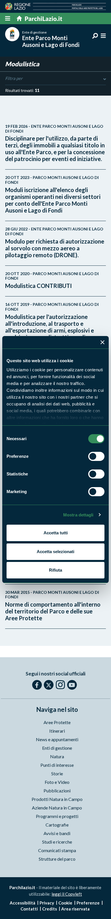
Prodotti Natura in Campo (57, 799)
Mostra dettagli (78, 514)
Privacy (47, 902)
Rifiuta (55, 570)
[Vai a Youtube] (72, 685)
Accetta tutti (56, 532)
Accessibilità (22, 902)
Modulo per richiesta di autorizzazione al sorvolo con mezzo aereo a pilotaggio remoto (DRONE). (54, 242)
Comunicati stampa (57, 850)
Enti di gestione (57, 748)
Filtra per (13, 78)
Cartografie (57, 824)
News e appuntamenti (57, 739)
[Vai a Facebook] (37, 685)
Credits (49, 908)
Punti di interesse (57, 765)
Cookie (65, 902)
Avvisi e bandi (57, 833)
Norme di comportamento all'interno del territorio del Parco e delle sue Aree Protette (52, 606)
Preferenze (88, 902)
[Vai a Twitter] (49, 685)
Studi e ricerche (57, 841)
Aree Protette (57, 722)
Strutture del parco (57, 859)
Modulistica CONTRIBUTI (52, 280)
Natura (57, 756)
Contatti (29, 908)
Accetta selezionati (55, 551)
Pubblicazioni (57, 790)
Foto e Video (57, 782)
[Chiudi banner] (102, 342)
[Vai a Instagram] (60, 684)
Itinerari (57, 730)
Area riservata (75, 908)
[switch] (96, 456)
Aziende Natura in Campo (57, 807)
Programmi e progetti (57, 816)
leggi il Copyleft (67, 894)
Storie (57, 773)
